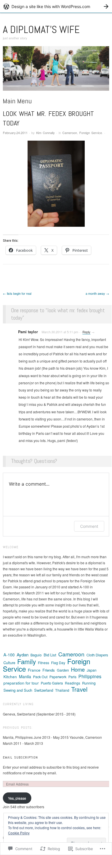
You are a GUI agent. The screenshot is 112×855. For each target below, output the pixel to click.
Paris (72, 676)
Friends (49, 670)
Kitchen (10, 676)
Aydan (22, 655)
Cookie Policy (19, 832)
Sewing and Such (17, 690)
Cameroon (69, 132)
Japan (91, 670)
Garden (63, 670)
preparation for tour (21, 683)
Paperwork (57, 676)
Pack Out (40, 676)
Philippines (89, 676)
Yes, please (17, 798)
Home (78, 669)
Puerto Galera (52, 683)
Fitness (43, 662)
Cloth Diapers (97, 655)
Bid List (50, 655)
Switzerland (43, 690)
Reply (86, 331)
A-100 (9, 655)
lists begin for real (17, 293)
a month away (97, 293)
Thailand (62, 690)
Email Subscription (20, 757)
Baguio (36, 655)
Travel (79, 689)
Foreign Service (90, 132)
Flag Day (58, 662)
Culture (9, 662)
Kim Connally (45, 132)
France (34, 670)
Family (26, 661)
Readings (72, 682)
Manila (25, 676)
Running (89, 683)
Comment (89, 526)
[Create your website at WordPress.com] (56, 6)
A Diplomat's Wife (41, 29)
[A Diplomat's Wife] (56, 70)
